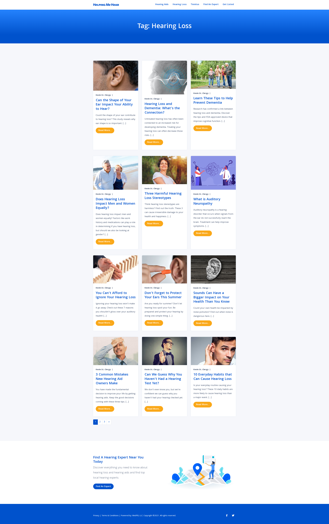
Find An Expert (211, 4)
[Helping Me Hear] (106, 5)
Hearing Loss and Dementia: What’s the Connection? (162, 108)
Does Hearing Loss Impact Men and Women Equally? (115, 204)
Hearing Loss (180, 4)
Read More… (106, 130)
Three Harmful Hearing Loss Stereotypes (163, 196)
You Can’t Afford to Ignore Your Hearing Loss (116, 295)
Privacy (96, 515)
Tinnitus (195, 4)
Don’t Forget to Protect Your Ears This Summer (163, 295)
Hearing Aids (161, 4)
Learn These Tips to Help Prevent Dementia (213, 101)
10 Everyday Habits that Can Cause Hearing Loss (212, 377)
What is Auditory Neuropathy (206, 202)
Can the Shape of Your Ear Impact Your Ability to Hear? (114, 105)
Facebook (226, 515)
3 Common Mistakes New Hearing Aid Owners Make (112, 379)
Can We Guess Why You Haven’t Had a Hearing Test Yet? (163, 379)
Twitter (233, 515)
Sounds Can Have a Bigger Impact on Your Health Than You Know (211, 297)
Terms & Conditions (110, 515)
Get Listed (228, 4)
